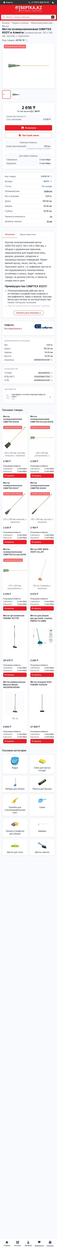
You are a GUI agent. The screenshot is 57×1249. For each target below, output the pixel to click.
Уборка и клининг (20, 23)
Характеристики (28, 234)
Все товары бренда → (13, 328)
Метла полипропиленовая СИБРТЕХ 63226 (39, 485)
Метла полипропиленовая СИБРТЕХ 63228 (12, 419)
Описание (10, 234)
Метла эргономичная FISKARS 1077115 (13, 616)
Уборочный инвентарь (41, 23)
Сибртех (48, 191)
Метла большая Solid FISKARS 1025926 (40, 683)
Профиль (28, 1245)
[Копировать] (26, 40)
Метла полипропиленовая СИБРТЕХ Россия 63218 (14, 552)
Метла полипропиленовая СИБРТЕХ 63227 (12, 485)
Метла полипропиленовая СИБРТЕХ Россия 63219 (41, 419)
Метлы (5, 26)
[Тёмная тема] (53, 2)
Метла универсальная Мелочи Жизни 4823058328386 (14, 684)
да (51, 216)
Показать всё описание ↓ (28, 313)
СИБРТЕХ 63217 (13, 245)
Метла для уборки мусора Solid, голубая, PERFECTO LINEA (41, 618)
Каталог (6, 23)
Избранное (39, 1246)
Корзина (50, 1246)
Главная (7, 1245)
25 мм (49, 221)
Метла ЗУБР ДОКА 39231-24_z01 (39, 550)
